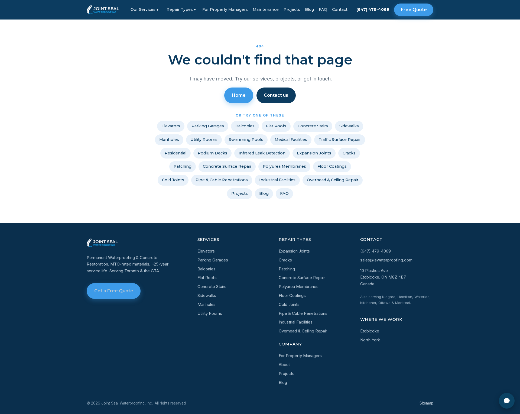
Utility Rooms (203, 139)
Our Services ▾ (144, 9)
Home (239, 95)
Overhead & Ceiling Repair (332, 179)
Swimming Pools (246, 139)
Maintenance (266, 9)
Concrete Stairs (313, 126)
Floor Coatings (332, 166)
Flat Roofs (276, 126)
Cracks (349, 153)
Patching (182, 166)
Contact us (276, 95)
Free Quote (414, 9)
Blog (309, 9)
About (284, 364)
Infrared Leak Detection (262, 153)
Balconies (245, 126)
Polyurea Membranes (284, 166)
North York (370, 339)
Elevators (170, 126)
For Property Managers (225, 9)
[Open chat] (507, 401)
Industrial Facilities (277, 179)
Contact (339, 9)
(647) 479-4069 (372, 9)
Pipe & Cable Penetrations (222, 179)
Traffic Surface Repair (339, 139)
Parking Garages (207, 126)
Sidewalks (349, 126)
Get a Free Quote (113, 290)
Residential (175, 153)
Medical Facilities (291, 139)
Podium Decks (212, 153)
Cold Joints (173, 179)
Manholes (169, 139)
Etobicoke (369, 331)
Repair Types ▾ (181, 9)
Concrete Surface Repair (227, 166)
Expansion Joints (314, 153)
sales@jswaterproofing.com (386, 260)
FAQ (323, 9)
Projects (292, 9)
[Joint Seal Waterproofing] (103, 10)
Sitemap (426, 403)
